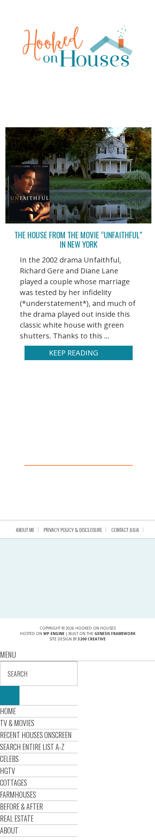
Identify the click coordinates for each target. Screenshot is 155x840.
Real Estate (17, 818)
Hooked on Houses (78, 46)
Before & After (21, 806)
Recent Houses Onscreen (36, 734)
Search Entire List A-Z (32, 746)
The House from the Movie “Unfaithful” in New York (78, 239)
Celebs (9, 758)
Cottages (13, 782)
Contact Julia (125, 529)
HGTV (7, 770)
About (9, 830)
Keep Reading (73, 353)
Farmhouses (18, 794)
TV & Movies (17, 722)
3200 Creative (92, 638)
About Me (25, 529)
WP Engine (54, 633)
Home (8, 710)
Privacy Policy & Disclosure (73, 529)
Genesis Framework (115, 633)
